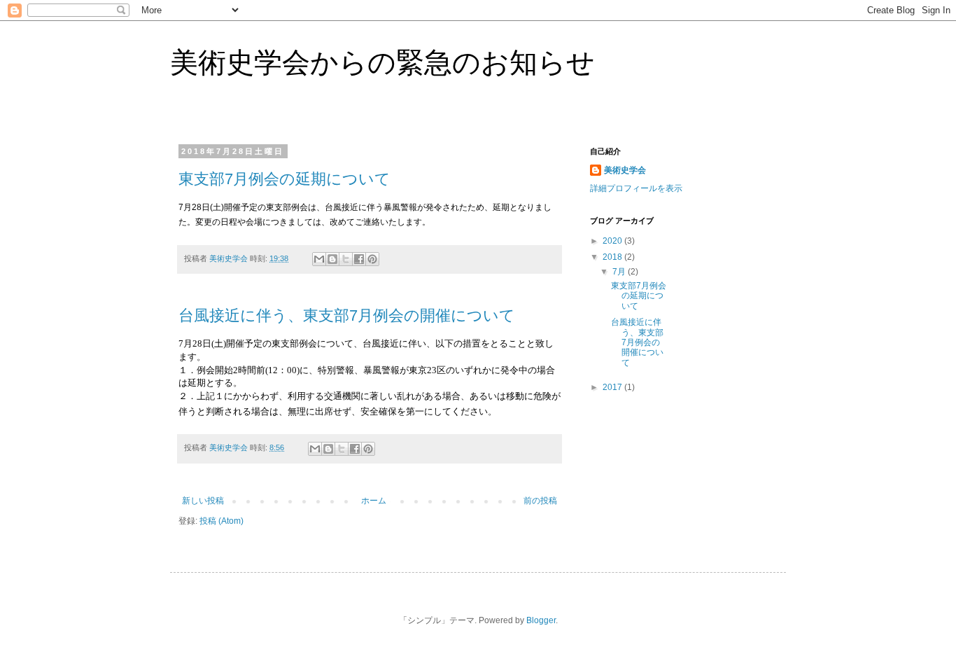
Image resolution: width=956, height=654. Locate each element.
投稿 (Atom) (221, 521)
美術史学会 (625, 170)
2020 (613, 241)
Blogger (541, 620)
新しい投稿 (203, 501)
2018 (613, 257)
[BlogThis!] (332, 259)
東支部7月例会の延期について (284, 179)
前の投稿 (540, 501)
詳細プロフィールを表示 (636, 188)
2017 (613, 387)
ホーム (373, 501)
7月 (620, 272)
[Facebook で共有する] (359, 259)
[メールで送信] (319, 259)
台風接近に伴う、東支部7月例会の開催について (346, 315)
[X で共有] (346, 259)
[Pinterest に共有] (372, 259)
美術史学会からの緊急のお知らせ (382, 62)
